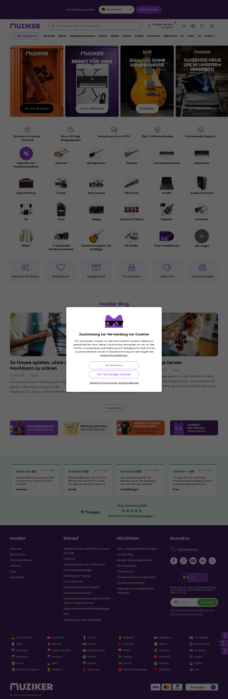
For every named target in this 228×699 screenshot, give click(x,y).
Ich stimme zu (114, 365)
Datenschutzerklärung (113, 355)
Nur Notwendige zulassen (114, 374)
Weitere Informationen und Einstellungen (114, 383)
